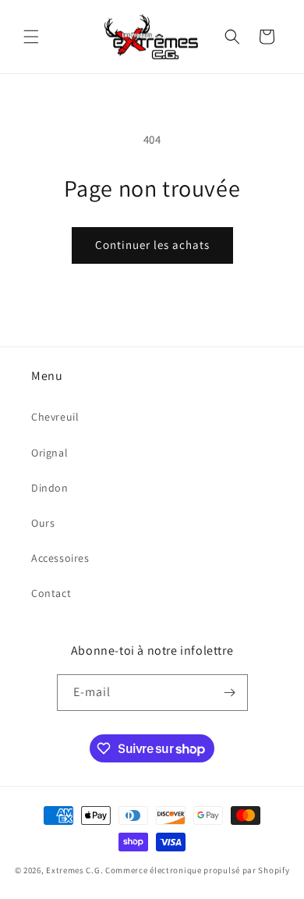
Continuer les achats (152, 244)
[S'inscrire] (230, 692)
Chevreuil (55, 417)
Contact (51, 593)
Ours (43, 523)
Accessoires (60, 558)
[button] (31, 37)
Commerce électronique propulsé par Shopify (197, 870)
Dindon (50, 488)
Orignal (49, 453)
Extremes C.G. (74, 870)
